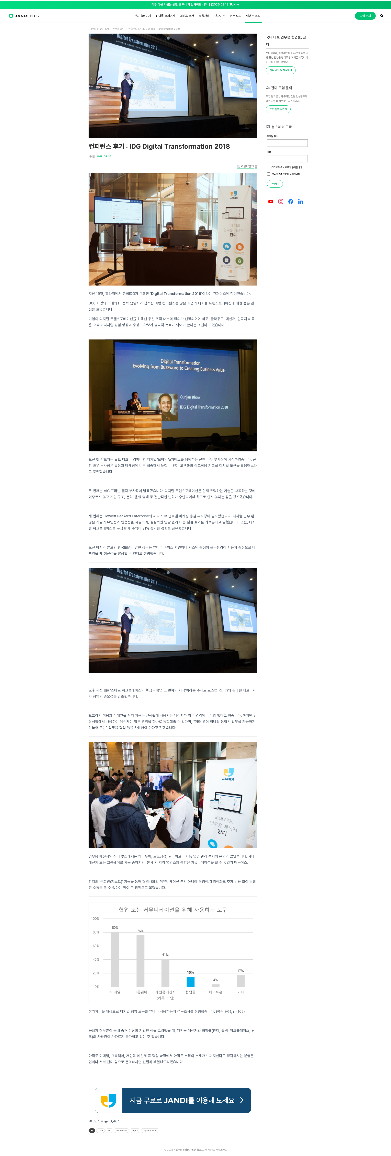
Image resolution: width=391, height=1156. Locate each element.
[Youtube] (271, 202)
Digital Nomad (150, 1130)
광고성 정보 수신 (279, 174)
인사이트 (219, 16)
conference (121, 1130)
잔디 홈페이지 (142, 16)
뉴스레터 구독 (281, 127)
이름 (269, 151)
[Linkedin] (301, 202)
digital (135, 1130)
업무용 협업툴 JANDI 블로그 (189, 1149)
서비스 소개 (187, 16)
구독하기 (275, 183)
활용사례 (204, 16)
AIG (109, 1130)
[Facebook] (291, 202)
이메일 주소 (272, 136)
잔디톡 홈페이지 (165, 16)
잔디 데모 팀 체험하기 (281, 70)
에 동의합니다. (286, 167)
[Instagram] (281, 202)
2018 (100, 1130)
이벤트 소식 (253, 16)
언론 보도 (235, 16)
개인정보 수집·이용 (280, 167)
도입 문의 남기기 (278, 109)
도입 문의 (365, 16)
